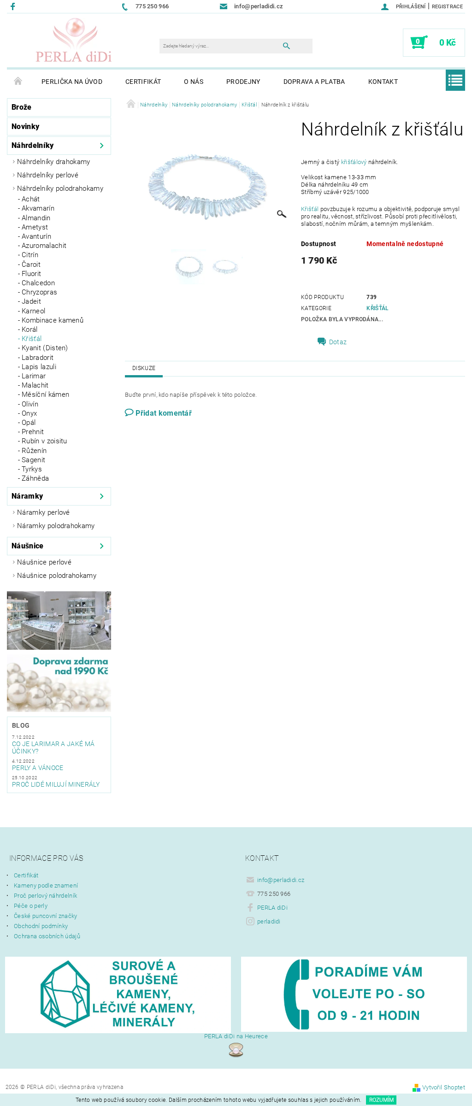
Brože (22, 107)
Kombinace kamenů (52, 320)
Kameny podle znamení (46, 885)
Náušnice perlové (44, 562)
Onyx (29, 413)
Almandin (36, 218)
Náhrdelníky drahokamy (53, 162)
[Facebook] (14, 6)
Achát (31, 199)
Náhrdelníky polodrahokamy (60, 188)
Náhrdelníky (33, 145)
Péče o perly (30, 905)
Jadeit (31, 301)
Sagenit (33, 460)
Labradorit (37, 357)
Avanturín (36, 236)
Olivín (30, 404)
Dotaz (338, 342)
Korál (30, 329)
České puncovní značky (45, 915)
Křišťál (31, 339)
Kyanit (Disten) (45, 348)
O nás (193, 81)
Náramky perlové (43, 512)
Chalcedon (38, 283)
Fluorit (31, 274)
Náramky (27, 496)
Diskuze (143, 368)
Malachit (35, 385)
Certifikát (143, 81)
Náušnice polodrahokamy (56, 575)
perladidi (269, 921)
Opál (28, 422)
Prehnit (33, 432)
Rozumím (381, 1100)
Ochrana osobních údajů (47, 936)
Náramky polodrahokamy (56, 526)
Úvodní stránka (18, 82)
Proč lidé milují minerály (56, 784)
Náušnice (28, 545)
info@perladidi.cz (280, 880)
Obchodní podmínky (41, 926)
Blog (21, 725)
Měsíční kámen (45, 394)
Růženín (34, 451)
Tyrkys (32, 469)
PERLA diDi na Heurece (236, 1036)
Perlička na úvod (71, 81)
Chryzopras (39, 292)
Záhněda (35, 478)
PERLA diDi (272, 907)
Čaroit (31, 264)
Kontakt (383, 81)
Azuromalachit (44, 245)
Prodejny (243, 81)
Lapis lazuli (39, 367)
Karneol (33, 311)
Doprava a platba (314, 81)
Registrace (447, 7)
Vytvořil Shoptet (443, 1087)
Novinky (25, 126)
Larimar (34, 376)
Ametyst (35, 227)
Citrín (30, 255)
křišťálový (354, 162)
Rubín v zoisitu (44, 441)
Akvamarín (38, 208)
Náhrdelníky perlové (47, 175)
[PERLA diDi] (74, 40)
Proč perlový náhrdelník (45, 895)
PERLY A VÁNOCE (37, 767)
